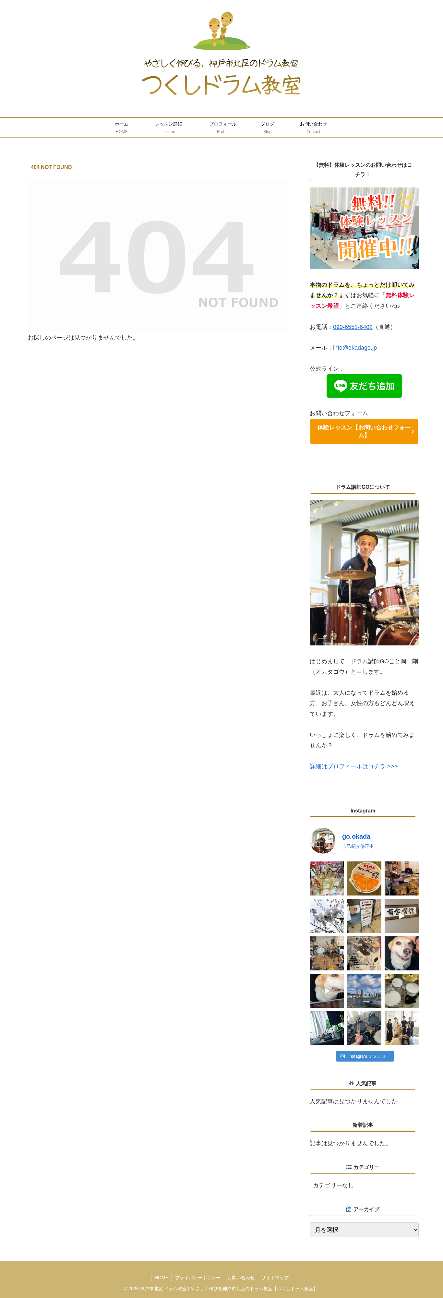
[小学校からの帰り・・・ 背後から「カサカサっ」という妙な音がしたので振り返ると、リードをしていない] (327, 991)
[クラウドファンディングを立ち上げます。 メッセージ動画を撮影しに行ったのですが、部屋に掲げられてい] (402, 916)
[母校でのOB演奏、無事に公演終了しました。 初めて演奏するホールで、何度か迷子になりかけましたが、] (364, 916)
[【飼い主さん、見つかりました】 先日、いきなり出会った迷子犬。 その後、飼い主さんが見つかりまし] (402, 953)
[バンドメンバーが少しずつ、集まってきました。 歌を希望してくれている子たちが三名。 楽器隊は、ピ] (327, 1028)
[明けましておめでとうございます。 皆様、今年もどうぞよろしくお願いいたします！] (364, 991)
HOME (161, 1277)
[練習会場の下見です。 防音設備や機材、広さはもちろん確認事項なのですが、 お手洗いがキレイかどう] (402, 991)
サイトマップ (275, 1277)
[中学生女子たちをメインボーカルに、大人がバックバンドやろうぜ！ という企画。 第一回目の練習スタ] (327, 953)
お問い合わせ (241, 1277)
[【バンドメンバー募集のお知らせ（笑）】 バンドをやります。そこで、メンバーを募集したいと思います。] (364, 1028)
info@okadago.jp (355, 347)
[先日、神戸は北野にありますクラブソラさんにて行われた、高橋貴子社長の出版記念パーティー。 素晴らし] (402, 1028)
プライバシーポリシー (198, 1277)
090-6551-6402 (353, 327)
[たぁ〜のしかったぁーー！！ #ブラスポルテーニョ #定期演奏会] (327, 878)
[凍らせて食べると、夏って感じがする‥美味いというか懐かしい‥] (364, 878)
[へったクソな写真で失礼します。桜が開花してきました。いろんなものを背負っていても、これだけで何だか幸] (327, 916)
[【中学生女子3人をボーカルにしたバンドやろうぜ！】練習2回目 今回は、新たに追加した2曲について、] (402, 878)
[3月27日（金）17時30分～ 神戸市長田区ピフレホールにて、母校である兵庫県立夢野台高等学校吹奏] (364, 953)
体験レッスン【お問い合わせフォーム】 (364, 431)
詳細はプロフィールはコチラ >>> (354, 766)
